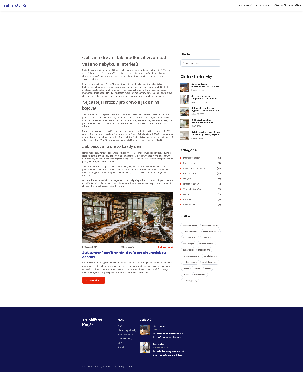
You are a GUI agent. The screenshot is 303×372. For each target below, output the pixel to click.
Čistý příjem (295, 5)
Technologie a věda (202, 189)
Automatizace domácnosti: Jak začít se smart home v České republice (205, 85)
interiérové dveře (190, 238)
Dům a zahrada (202, 163)
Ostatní (202, 194)
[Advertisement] (151, 28)
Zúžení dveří (280, 5)
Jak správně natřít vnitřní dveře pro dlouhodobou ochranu (124, 254)
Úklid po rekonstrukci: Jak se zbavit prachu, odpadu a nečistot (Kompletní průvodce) (205, 133)
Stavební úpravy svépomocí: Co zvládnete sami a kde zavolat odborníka (205, 97)
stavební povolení (211, 256)
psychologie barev (209, 262)
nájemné (197, 268)
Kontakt (121, 347)
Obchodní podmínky (127, 330)
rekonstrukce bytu (206, 244)
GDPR (120, 343)
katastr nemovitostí (210, 225)
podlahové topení (190, 262)
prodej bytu (206, 238)
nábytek (186, 274)
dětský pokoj (188, 250)
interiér (208, 268)
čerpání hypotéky (190, 281)
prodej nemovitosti (190, 231)
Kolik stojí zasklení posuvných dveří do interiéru (202, 121)
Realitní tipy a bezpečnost (202, 168)
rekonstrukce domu (191, 256)
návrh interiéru (200, 274)
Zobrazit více (92, 280)
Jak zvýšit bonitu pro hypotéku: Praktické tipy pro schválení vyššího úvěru (205, 109)
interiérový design (189, 225)
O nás (120, 326)
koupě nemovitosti (211, 231)
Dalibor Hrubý (165, 247)
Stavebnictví (202, 204)
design (186, 268)
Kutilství (202, 199)
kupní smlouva (204, 250)
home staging (188, 244)
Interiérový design (202, 158)
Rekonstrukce (202, 173)
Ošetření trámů (244, 5)
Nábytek (202, 178)
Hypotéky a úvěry (202, 184)
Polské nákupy (263, 5)
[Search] (217, 63)
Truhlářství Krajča (16, 5)
